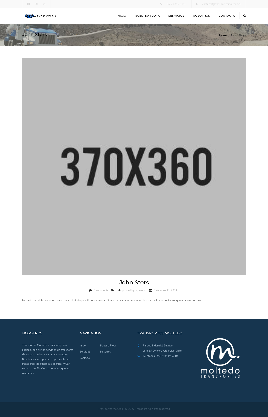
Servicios (176, 15)
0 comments (101, 290)
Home (223, 35)
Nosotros (201, 15)
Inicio (121, 15)
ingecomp (141, 290)
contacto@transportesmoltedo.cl (221, 4)
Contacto (227, 15)
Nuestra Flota (147, 15)
